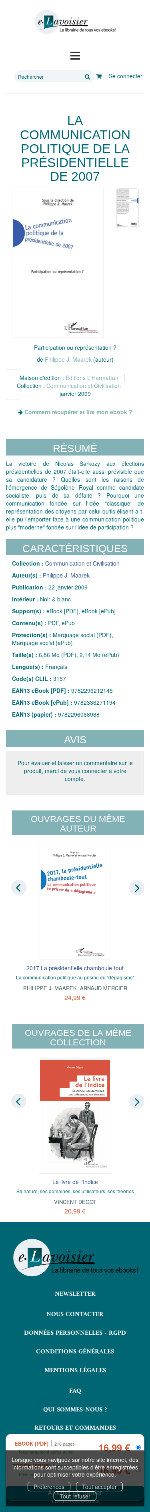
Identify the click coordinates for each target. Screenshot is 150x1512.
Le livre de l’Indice (75, 1182)
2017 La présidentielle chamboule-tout (75, 968)
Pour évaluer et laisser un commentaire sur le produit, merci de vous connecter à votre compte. (75, 771)
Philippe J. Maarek (68, 359)
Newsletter (75, 1294)
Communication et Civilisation (83, 386)
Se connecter (125, 76)
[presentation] (18, 887)
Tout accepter (99, 1487)
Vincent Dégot (75, 1202)
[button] (58, 263)
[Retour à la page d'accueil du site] (75, 22)
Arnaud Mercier (103, 988)
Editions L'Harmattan (92, 378)
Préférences (49, 1487)
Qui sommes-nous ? (75, 1409)
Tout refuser (75, 1496)
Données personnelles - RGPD (75, 1333)
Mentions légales (75, 1370)
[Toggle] (75, 55)
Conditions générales (75, 1351)
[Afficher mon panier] (99, 76)
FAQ (75, 1391)
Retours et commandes (75, 1428)
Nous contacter (75, 1314)
